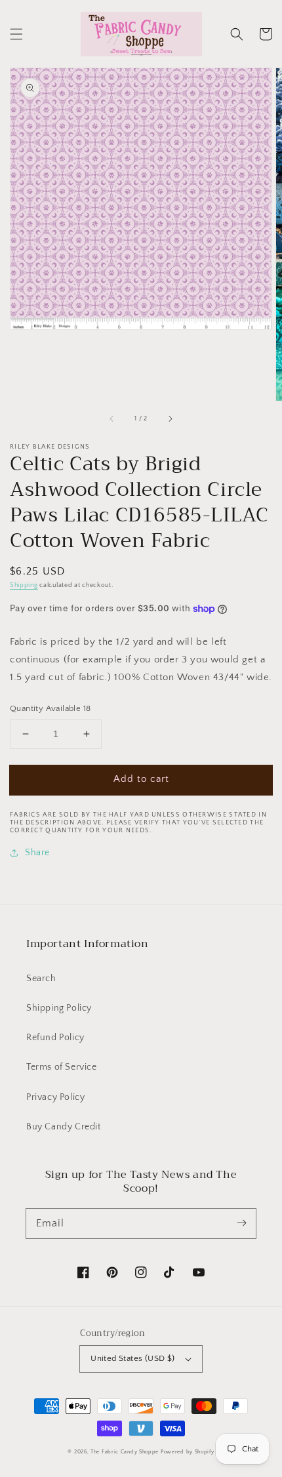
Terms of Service (61, 1067)
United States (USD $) (132, 1358)
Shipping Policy (59, 1008)
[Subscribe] (241, 1223)
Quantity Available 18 (50, 708)
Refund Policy (55, 1037)
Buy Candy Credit (63, 1127)
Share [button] (37, 852)
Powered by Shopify (187, 1452)
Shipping (24, 585)
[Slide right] (169, 419)
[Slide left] (112, 419)
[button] (16, 34)
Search (41, 978)
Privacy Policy (55, 1097)
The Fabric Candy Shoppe (125, 1452)
